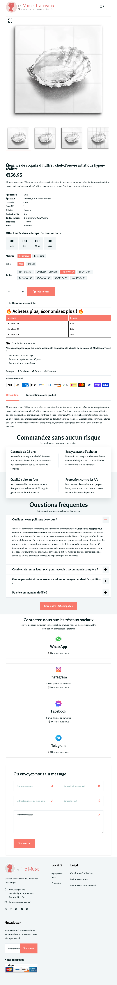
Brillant (31, 264)
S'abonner (29, 948)
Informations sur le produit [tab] (41, 395)
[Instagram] (11, 909)
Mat (21, 264)
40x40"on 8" (78, 278)
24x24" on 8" (25, 278)
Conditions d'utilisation (81, 873)
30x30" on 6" (43, 278)
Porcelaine (39, 256)
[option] (58, 69)
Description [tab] (12, 395)
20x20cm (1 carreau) (47, 272)
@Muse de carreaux (62, 683)
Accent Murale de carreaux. (81, 464)
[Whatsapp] (6, 909)
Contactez (56, 883)
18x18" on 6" (68, 272)
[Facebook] (16, 909)
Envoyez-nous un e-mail (20, 902)
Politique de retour (79, 879)
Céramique (24, 256)
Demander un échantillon (24, 303)
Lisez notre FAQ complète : (58, 605)
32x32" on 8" (61, 278)
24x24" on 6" (85, 272)
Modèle (100, 460)
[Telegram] (21, 909)
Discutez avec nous (60, 653)
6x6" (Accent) (25, 272)
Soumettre (24, 843)
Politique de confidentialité (83, 885)
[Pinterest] (27, 909)
